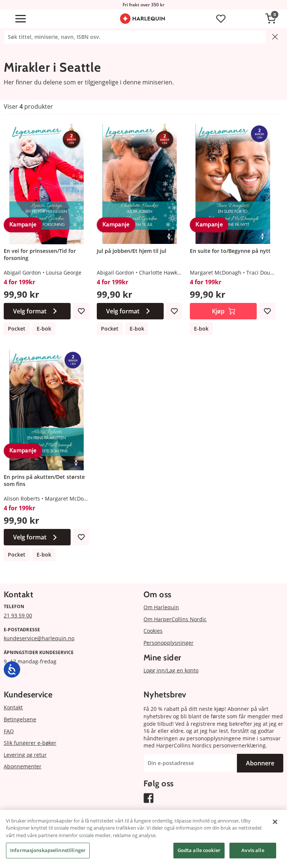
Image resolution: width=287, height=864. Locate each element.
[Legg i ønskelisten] (81, 311)
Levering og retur (25, 754)
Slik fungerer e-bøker (30, 742)
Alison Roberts (22, 498)
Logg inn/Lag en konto (171, 670)
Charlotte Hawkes (161, 272)
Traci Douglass (264, 272)
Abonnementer (22, 766)
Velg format (29, 311)
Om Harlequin (161, 607)
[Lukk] (275, 822)
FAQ (9, 731)
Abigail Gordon (22, 272)
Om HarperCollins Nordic (175, 619)
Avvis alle (252, 850)
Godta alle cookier (199, 850)
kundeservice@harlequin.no (39, 638)
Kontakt (13, 707)
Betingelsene (20, 719)
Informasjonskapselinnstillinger (48, 850)
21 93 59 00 (18, 615)
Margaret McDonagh (215, 272)
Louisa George (63, 272)
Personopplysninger (169, 642)
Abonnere (260, 763)
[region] (143, 837)
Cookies (153, 630)
